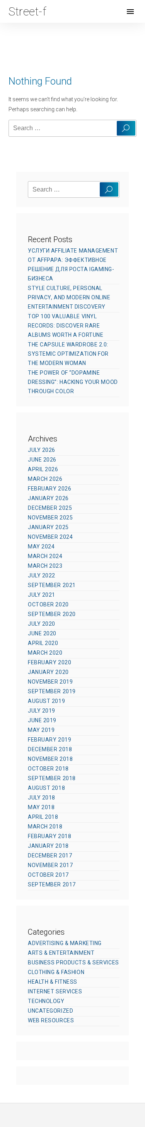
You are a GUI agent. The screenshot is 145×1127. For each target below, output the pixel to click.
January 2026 (48, 498)
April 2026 (43, 469)
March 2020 (45, 653)
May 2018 (41, 807)
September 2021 (52, 585)
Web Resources (51, 1020)
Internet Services (55, 991)
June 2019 (42, 720)
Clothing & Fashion (56, 972)
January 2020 (48, 672)
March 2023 (45, 566)
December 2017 (50, 855)
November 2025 (50, 517)
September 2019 (52, 691)
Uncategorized (50, 1011)
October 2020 (48, 604)
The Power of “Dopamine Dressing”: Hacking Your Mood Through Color (73, 382)
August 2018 (46, 788)
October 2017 (48, 875)
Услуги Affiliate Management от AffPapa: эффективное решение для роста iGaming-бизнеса (73, 265)
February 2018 (49, 836)
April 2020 (43, 643)
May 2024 (41, 546)
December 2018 (50, 749)
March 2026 (45, 479)
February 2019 (49, 740)
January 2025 (48, 527)
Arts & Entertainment (61, 953)
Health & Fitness (52, 982)
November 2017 (50, 865)
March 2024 (45, 556)
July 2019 (41, 711)
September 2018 (52, 778)
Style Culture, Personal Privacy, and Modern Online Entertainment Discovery (69, 297)
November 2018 (50, 759)
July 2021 (41, 595)
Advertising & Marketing (65, 943)
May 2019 (41, 730)
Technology (46, 1001)
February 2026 (49, 488)
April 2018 (43, 817)
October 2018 (48, 768)
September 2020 (52, 614)
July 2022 (41, 575)
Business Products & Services (73, 962)
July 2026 (41, 450)
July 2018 (41, 797)
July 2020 (41, 624)
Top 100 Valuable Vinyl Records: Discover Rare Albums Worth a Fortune (65, 325)
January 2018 (48, 846)
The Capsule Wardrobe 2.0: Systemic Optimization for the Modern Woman (68, 353)
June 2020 (42, 633)
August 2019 (46, 701)
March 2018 (45, 826)
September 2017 (52, 884)
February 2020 (49, 662)
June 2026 (42, 460)
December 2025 (50, 508)
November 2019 (50, 682)
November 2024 (50, 537)
